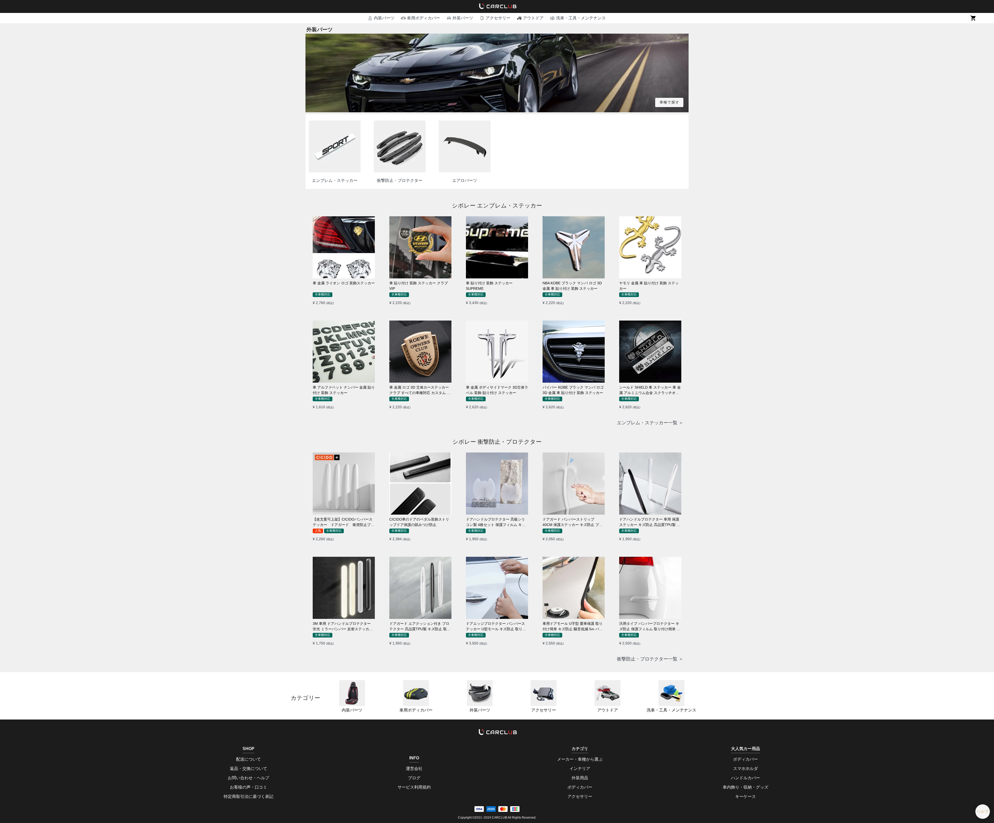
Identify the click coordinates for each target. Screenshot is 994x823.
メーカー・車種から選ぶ (580, 759)
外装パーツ (480, 710)
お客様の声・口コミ (248, 787)
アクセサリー (543, 710)
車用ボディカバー (416, 710)
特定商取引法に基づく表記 (248, 796)
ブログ (414, 778)
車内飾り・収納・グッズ (745, 787)
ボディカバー (579, 787)
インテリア (579, 768)
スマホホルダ (745, 768)
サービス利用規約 (414, 787)
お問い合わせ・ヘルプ (248, 778)
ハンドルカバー (745, 778)
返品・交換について (248, 768)
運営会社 (414, 768)
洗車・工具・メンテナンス (671, 710)
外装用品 (580, 778)
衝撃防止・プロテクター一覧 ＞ (650, 659)
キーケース (745, 796)
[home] (497, 6)
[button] (381, 18)
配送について (248, 759)
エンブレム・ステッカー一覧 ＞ (650, 422)
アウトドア (607, 710)
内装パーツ (352, 710)
